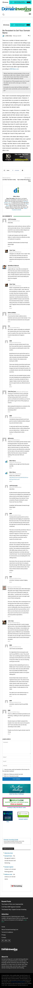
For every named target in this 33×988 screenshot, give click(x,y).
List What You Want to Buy (9, 179)
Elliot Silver (9, 35)
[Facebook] (3, 940)
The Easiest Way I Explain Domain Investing (14, 909)
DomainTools (8, 856)
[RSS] (6, 940)
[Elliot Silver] (3, 36)
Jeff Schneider (12, 219)
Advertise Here (9, 853)
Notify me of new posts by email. (11, 776)
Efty (8, 821)
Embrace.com (8, 874)
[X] (9, 940)
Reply (9, 246)
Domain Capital (9, 867)
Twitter (25, 208)
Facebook (14, 209)
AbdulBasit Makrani (13, 265)
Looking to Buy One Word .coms (16, 807)
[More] (22, 170)
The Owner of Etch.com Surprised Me (12, 904)
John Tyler (12, 250)
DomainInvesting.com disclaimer (18, 981)
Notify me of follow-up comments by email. (13, 774)
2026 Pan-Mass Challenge (16, 794)
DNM (10, 341)
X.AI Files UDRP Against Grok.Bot (11, 907)
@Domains (11, 438)
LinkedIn (19, 209)
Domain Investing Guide (11, 839)
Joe (9, 326)
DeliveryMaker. (12, 312)
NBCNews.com (14, 69)
